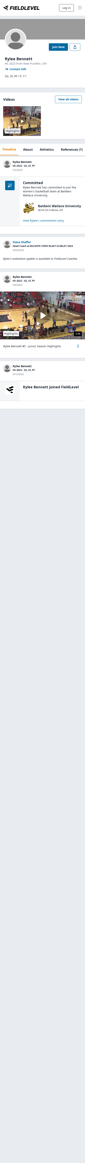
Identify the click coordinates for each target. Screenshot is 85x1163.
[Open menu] (78, 346)
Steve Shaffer (22, 242)
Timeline (9, 149)
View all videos (68, 99)
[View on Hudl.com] (77, 296)
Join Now (58, 47)
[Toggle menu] (80, 8)
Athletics (47, 149)
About (28, 149)
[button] (78, 346)
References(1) (72, 149)
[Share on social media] (75, 47)
